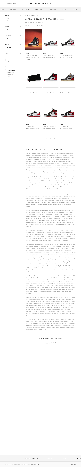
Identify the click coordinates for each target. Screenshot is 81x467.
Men (8, 18)
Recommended (11, 70)
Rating (8, 76)
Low (8, 56)
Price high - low (10, 72)
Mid (8, 59)
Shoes (26, 15)
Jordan (9, 30)
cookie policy (35, 464)
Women (9, 20)
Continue (73, 464)
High (8, 61)
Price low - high (10, 74)
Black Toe (9, 48)
